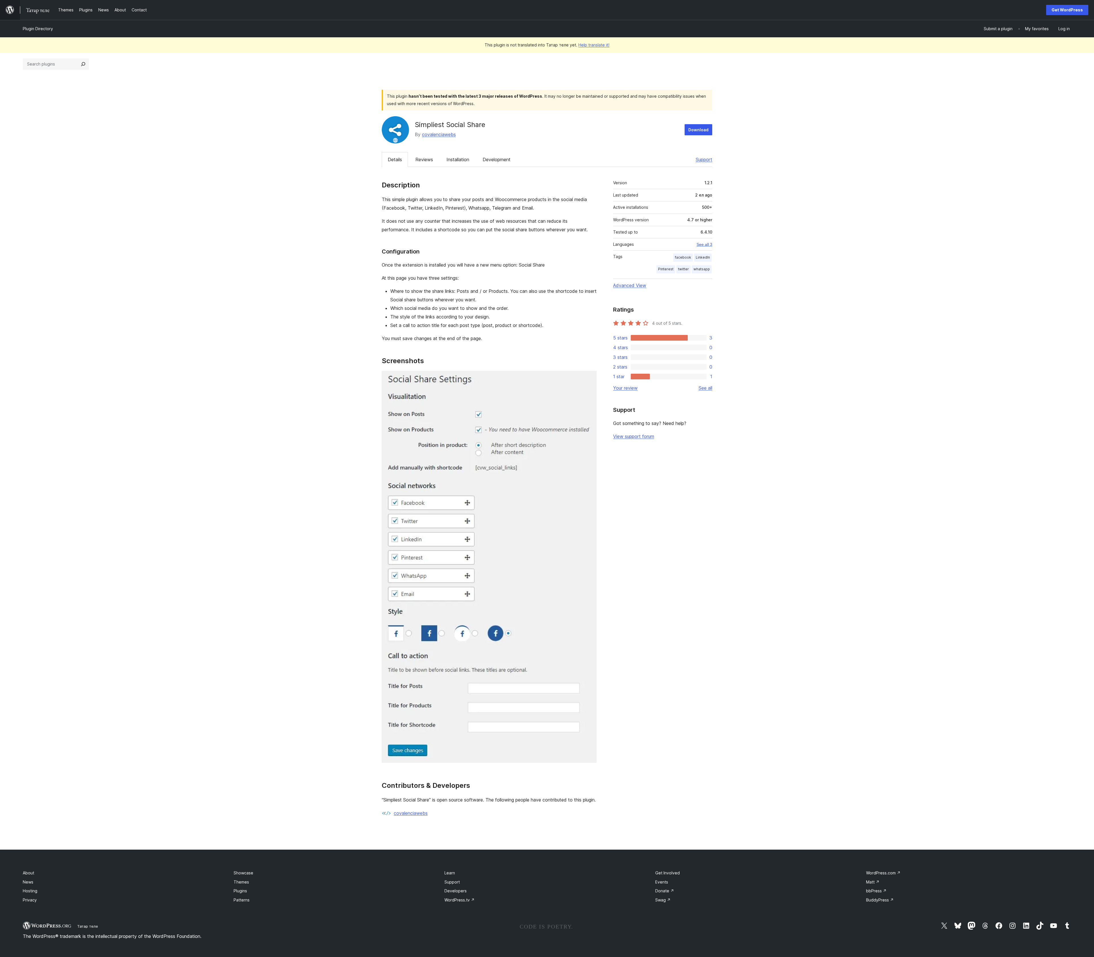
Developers (455, 890)
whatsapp (701, 269)
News (28, 882)
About (28, 872)
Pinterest (665, 269)
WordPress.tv (459, 899)
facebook (683, 257)
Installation (457, 159)
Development (497, 159)
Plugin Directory (38, 28)
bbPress (876, 890)
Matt (872, 882)
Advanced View (629, 285)
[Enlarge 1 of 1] (589, 378)
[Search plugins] (83, 64)
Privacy (30, 899)
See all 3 (704, 244)
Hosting (30, 890)
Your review (625, 388)
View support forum (633, 436)
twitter (683, 269)
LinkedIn (703, 257)
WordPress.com (883, 872)
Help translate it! (593, 44)
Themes (241, 882)
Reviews (424, 159)
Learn (449, 872)
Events (661, 882)
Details (395, 159)
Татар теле (87, 926)
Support (704, 159)
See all (705, 388)
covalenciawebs (439, 134)
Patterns (242, 899)
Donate (664, 890)
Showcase (243, 872)
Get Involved (667, 872)
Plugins (240, 890)
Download (698, 129)
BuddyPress (880, 899)
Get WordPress (1067, 9)
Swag (663, 899)
